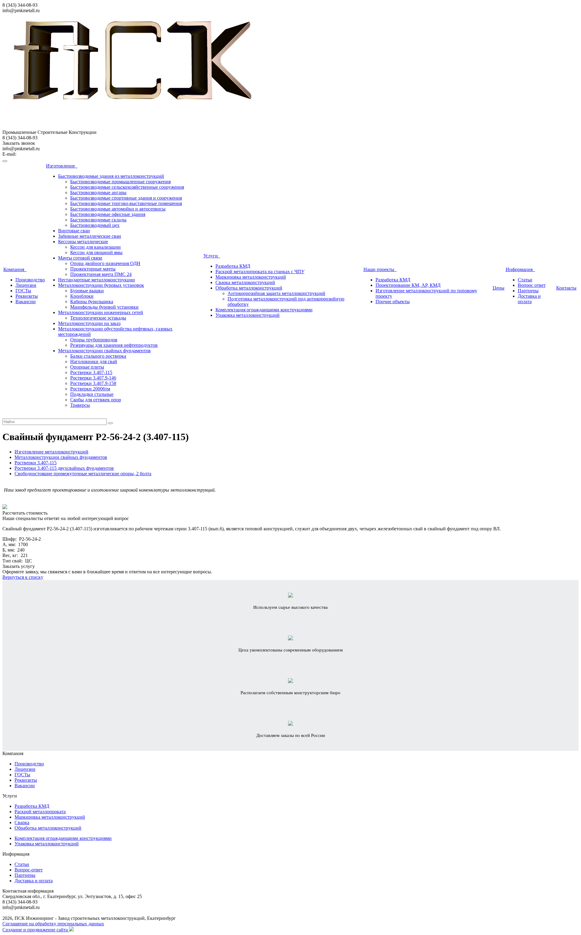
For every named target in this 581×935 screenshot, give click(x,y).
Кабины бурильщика (91, 301)
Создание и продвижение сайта (35, 929)
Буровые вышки (87, 290)
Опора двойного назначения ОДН (105, 263)
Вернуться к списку (22, 577)
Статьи (525, 279)
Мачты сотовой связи (80, 257)
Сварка (22, 822)
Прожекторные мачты (93, 268)
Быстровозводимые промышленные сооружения (120, 181)
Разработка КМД (232, 266)
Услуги (211, 255)
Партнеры (528, 290)
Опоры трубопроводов (93, 339)
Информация (520, 269)
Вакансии (25, 301)
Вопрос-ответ (29, 869)
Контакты (566, 287)
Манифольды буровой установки (104, 307)
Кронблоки (82, 296)
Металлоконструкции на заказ (89, 323)
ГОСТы (23, 290)
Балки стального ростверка (98, 356)
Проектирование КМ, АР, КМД (408, 285)
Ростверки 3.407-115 (91, 372)
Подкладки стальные (91, 394)
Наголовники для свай (93, 361)
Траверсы (80, 405)
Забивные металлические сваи (89, 236)
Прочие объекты (393, 301)
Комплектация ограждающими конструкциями (264, 309)
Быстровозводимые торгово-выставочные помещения (126, 203)
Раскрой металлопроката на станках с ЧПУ (259, 271)
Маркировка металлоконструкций (250, 277)
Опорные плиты (87, 367)
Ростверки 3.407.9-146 (93, 377)
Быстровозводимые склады (98, 219)
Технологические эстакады (98, 317)
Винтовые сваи (74, 230)
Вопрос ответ (532, 285)
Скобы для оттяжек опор (95, 399)
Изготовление (61, 165)
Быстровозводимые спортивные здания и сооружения (126, 198)
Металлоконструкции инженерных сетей (100, 312)
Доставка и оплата (529, 298)
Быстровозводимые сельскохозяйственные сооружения (127, 187)
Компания (15, 269)
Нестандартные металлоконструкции (96, 279)
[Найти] (110, 423)
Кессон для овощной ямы (96, 252)
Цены (498, 287)
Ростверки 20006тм (90, 388)
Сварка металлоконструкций (245, 282)
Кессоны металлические (83, 241)
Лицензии (25, 285)
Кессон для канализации (95, 247)
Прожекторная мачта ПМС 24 (101, 274)
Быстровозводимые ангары (98, 192)
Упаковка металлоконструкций (247, 315)
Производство (30, 279)
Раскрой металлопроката (40, 811)
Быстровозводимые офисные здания (107, 214)
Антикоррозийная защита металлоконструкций (276, 293)
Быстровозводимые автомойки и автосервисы (118, 208)
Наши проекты (380, 269)
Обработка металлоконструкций (248, 287)
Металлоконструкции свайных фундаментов (104, 350)
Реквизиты (26, 296)
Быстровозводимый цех (95, 225)
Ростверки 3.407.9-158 (93, 383)
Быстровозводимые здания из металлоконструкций (111, 176)
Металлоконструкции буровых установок (101, 285)
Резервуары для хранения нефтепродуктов (114, 345)
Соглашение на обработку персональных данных (53, 923)
